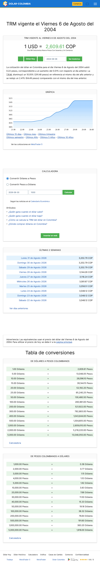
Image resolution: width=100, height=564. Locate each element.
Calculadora (14, 443)
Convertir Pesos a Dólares (23, 184)
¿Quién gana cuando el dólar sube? (25, 211)
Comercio (77, 4)
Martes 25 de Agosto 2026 (33, 286)
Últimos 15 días (13, 134)
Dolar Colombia (58, 560)
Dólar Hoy (30, 59)
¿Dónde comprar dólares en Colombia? (27, 224)
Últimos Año (32, 137)
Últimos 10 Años (65, 137)
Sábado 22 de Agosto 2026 (32, 300)
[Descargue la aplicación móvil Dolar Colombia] (73, 559)
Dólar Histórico (20, 555)
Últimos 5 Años (47, 137)
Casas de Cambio (56, 555)
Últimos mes (30, 134)
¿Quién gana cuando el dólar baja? (25, 216)
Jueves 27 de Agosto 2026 (33, 276)
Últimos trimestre (46, 134)
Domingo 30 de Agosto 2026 (31, 262)
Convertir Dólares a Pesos (23, 178)
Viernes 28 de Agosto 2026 (32, 272)
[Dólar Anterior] (20, 59)
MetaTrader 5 (36, 144)
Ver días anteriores (18, 308)
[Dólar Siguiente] (40, 59)
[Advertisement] (50, 14)
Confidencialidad (82, 555)
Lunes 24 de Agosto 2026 (33, 291)
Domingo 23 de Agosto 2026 (31, 295)
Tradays (10, 560)
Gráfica (43, 555)
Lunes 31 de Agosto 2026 (33, 258)
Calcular (68, 192)
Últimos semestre (15, 137)
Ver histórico (74, 59)
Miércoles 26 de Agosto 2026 (31, 281)
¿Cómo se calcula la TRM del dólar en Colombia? (32, 220)
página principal (64, 342)
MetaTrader (41, 560)
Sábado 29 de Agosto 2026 (32, 267)
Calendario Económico (40, 201)
